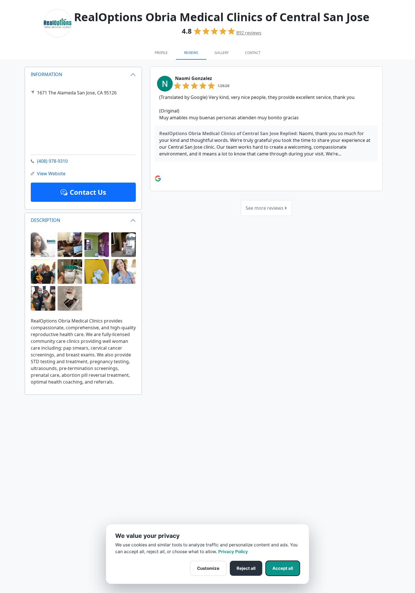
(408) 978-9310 (52, 161)
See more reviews (265, 208)
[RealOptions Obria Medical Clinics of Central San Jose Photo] (43, 244)
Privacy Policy (233, 551)
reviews (248, 33)
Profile (161, 52)
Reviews (191, 52)
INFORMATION (46, 74)
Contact (253, 52)
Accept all (282, 568)
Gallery (222, 52)
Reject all (246, 568)
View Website (51, 173)
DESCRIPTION (45, 220)
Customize (208, 568)
